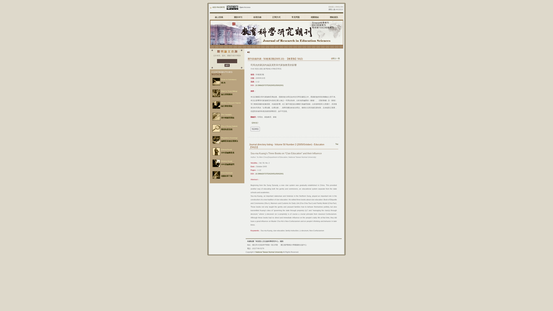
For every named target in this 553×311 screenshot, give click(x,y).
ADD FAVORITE (218, 7)
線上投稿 (219, 17)
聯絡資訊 (334, 17)
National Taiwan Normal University (269, 252)
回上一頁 (336, 58)
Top (336, 144)
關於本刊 (238, 17)
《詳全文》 (255, 123)
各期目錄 (257, 17)
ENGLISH (339, 7)
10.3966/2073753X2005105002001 (269, 85)
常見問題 (296, 17)
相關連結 (315, 17)
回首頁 (331, 7)
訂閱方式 (276, 17)
